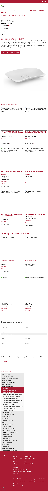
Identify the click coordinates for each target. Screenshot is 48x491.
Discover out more (5, 143)
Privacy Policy (17, 486)
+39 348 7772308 (30, 458)
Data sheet (5, 28)
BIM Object (5, 25)
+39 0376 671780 (18, 458)
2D (3, 31)
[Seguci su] (4, 458)
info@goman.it (17, 464)
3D (3, 34)
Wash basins (9, 11)
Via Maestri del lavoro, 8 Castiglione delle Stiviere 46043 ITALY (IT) (22, 471)
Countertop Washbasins (21, 11)
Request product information (10, 52)
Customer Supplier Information (30, 486)
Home (3, 11)
